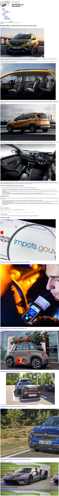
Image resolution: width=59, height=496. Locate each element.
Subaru (57, 490)
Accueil (3, 8)
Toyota (6, 491)
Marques (8, 477)
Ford (39, 489)
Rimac (52, 490)
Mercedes (25, 490)
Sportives (32, 477)
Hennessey (41, 489)
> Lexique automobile (3, 485)
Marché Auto (51, 477)
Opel (39, 490)
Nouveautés (47, 477)
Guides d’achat (28, 477)
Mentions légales (17, 494)
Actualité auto (2, 477)
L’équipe (1, 494)
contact (10, 473)
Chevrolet (24, 489)
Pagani (41, 490)
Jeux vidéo (20, 477)
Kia (56, 489)
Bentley (17, 489)
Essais (3, 10)
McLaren (22, 490)
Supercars (35, 477)
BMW (19, 489)
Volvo (10, 491)
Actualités (3, 9)
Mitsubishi (31, 490)
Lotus (14, 490)
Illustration (1, 478)
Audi (14, 489)
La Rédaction (3, 27)
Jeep (55, 489)
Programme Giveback (12, 494)
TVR (8, 491)
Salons (11, 477)
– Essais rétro (6, 12)
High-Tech (17, 477)
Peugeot (44, 490)
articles (1, 466)
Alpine (8, 489)
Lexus (12, 490)
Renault (49, 490)
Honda (45, 489)
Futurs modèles (42, 477)
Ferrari (35, 489)
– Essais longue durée (7, 11)
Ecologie (3, 13)
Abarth (1, 489)
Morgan (34, 490)
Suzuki (1, 491)
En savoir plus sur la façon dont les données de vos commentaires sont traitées (26, 215)
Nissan (37, 490)
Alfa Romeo (4, 489)
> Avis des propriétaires (3, 484)
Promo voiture (6, 478)
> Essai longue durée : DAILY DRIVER (6, 482)
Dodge (33, 489)
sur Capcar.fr (25, 187)
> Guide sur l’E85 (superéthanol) (5, 483)
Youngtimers (4, 14)
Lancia (10, 490)
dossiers (5, 466)
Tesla (3, 491)
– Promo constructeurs (7, 18)
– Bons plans (6, 16)
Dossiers (14, 477)
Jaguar (53, 489)
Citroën (28, 489)
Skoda (54, 490)
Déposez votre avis (6, 494)
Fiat (37, 489)
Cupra (30, 489)
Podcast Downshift (11, 478)
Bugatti (22, 489)
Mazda (20, 490)
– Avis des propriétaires (7, 19)
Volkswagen (13, 491)
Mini (28, 490)
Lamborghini (6, 490)
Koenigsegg (2, 490)
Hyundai (47, 489)
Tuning (39, 477)
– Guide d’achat (6, 17)
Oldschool (54, 477)
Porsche (47, 490)
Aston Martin (11, 489)
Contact (21, 494)
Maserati (17, 490)
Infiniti (50, 489)
